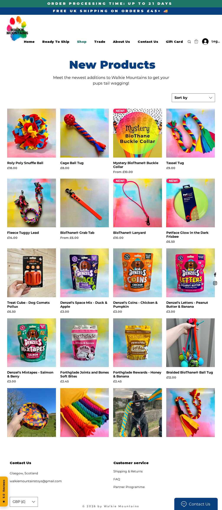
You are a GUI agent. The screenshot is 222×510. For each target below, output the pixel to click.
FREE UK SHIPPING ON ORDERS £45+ (108, 11)
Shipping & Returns (128, 471)
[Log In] (203, 41)
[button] (196, 41)
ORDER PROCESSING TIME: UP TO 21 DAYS (110, 4)
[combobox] (193, 97)
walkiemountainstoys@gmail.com (36, 481)
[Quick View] (31, 133)
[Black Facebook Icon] (215, 274)
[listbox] (24, 502)
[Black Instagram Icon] (215, 283)
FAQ (116, 479)
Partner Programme (129, 487)
